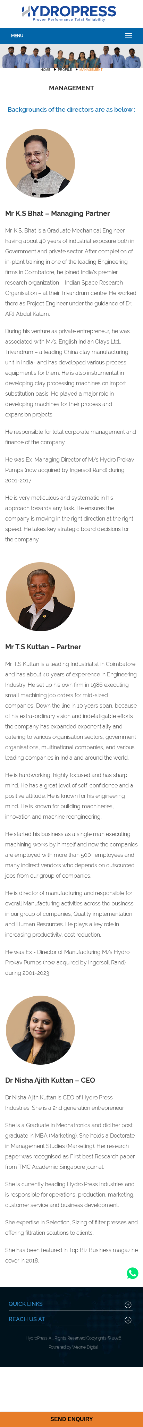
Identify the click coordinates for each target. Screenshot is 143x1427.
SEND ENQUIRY (71, 1419)
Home (45, 69)
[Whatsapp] (133, 1280)
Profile (65, 69)
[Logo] (69, 13)
